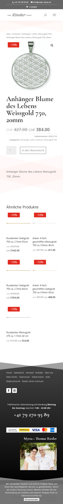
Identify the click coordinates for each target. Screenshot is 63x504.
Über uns (49, 372)
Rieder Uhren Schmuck (32, 381)
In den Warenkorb (33, 150)
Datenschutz (38, 376)
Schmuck (16, 34)
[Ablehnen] (59, 492)
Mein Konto (11, 376)
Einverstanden (31, 499)
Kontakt (39, 372)
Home (9, 372)
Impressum (24, 376)
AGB (48, 376)
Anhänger (26, 34)
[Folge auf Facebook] (8, 390)
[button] (52, 45)
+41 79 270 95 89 (31, 414)
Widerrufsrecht (13, 381)
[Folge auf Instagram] (14, 390)
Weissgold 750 (44, 34)
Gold (34, 34)
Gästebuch (19, 372)
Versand (30, 372)
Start (8, 34)
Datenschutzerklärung (31, 495)
